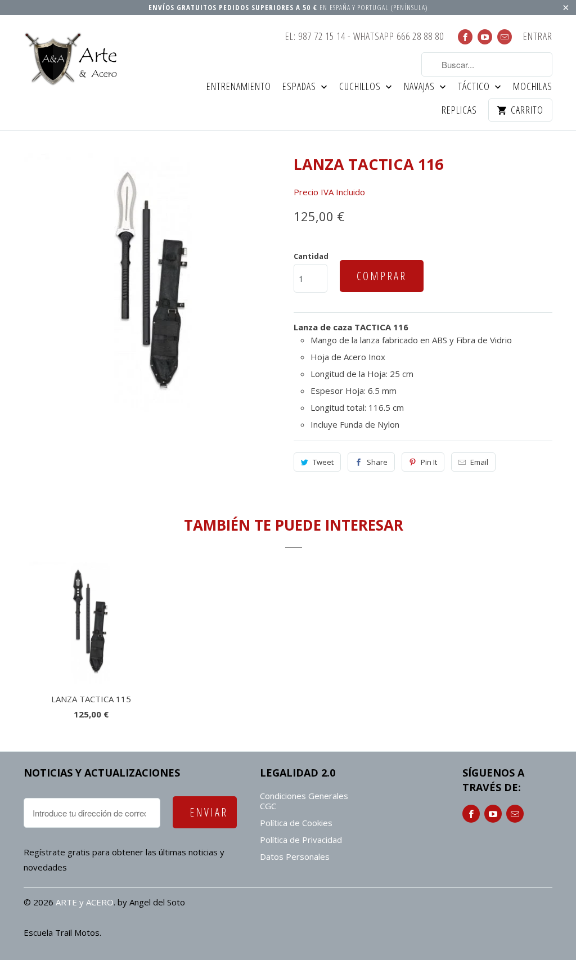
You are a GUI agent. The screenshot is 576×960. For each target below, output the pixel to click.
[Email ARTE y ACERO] (504, 36)
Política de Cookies (296, 822)
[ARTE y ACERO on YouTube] (485, 36)
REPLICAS (459, 110)
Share (377, 462)
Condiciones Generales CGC (304, 800)
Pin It (429, 462)
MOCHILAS (532, 87)
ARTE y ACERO (85, 902)
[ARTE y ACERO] (74, 59)
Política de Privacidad (301, 839)
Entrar (537, 37)
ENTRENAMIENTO (238, 87)
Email (479, 462)
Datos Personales (295, 856)
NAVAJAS (420, 87)
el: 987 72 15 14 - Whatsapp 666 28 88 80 (364, 37)
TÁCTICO (475, 87)
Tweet (323, 462)
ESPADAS (300, 87)
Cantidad (311, 256)
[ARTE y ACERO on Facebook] (465, 36)
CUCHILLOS (361, 87)
